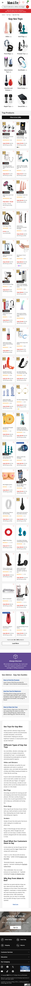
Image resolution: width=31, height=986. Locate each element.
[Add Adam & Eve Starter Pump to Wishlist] (13, 299)
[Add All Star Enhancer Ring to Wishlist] (13, 270)
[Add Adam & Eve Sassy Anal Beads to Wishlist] (27, 328)
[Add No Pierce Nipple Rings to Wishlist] (27, 385)
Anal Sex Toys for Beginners (12, 691)
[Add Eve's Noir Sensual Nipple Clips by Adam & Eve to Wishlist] (13, 151)
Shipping (7, 945)
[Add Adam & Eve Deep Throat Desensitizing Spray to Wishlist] (13, 328)
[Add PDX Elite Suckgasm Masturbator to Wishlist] (13, 612)
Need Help (23, 939)
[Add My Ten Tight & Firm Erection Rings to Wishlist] (27, 470)
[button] (15, 643)
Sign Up (15, 927)
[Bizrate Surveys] (28, 971)
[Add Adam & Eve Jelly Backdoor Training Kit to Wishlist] (13, 385)
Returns (22, 945)
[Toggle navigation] (2, 2)
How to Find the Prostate (11, 680)
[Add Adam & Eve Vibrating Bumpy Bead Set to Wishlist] (13, 442)
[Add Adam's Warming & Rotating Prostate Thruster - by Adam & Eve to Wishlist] (27, 554)
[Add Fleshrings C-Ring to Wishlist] (13, 211)
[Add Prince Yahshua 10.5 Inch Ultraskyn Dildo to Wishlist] (13, 554)
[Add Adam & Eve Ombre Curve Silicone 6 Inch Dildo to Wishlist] (27, 299)
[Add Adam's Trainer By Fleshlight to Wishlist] (27, 442)
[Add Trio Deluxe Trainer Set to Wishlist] (27, 180)
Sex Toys (9, 14)
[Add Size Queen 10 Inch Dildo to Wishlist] (27, 240)
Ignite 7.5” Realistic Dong (17, 874)
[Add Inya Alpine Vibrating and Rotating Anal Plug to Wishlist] (27, 526)
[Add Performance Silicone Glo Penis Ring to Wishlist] (13, 498)
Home (3, 14)
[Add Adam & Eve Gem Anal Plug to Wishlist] (13, 180)
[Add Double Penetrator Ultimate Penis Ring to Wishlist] (13, 357)
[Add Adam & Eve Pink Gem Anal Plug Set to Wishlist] (13, 122)
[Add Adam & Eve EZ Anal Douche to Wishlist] (13, 240)
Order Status (8, 939)
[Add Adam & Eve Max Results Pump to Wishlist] (27, 584)
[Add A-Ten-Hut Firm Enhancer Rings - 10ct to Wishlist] (27, 122)
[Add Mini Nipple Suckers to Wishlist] (13, 470)
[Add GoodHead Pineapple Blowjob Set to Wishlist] (13, 413)
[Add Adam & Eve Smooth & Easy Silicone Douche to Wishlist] (27, 498)
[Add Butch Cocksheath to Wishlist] (13, 584)
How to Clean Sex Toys (10, 707)
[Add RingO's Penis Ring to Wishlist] (13, 526)
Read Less (15, 904)
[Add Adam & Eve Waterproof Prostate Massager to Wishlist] (27, 211)
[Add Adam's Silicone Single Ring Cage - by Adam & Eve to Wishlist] (27, 151)
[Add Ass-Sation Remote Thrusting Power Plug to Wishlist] (27, 357)
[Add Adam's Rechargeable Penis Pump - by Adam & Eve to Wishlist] (27, 270)
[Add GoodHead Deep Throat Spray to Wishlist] (27, 612)
